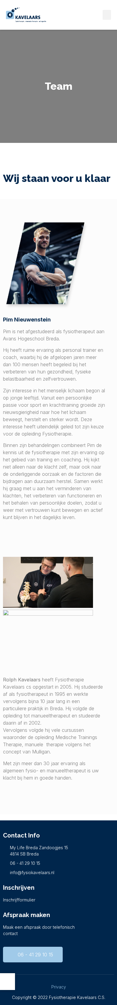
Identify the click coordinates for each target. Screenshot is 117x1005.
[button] (107, 15)
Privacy (58, 986)
